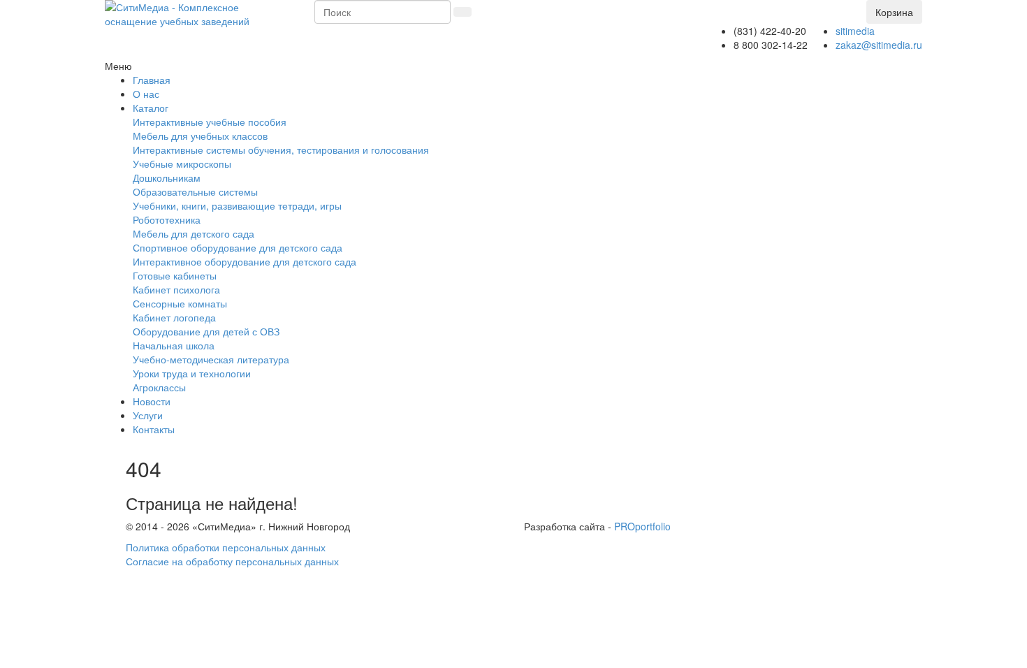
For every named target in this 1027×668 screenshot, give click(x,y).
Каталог (150, 108)
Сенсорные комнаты (180, 303)
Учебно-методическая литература (211, 359)
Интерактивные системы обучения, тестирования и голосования (281, 150)
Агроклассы (159, 387)
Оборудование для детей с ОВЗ (206, 331)
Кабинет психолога (176, 289)
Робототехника (167, 219)
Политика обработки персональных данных (226, 547)
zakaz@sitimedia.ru (879, 45)
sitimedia (855, 31)
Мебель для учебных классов (200, 136)
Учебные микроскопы (182, 163)
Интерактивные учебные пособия (209, 122)
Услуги (148, 415)
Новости (151, 401)
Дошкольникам (167, 177)
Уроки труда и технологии (192, 373)
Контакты (154, 429)
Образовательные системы (195, 191)
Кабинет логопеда (174, 317)
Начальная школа (173, 345)
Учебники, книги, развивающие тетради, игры (237, 205)
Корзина (894, 12)
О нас (146, 94)
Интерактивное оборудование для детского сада (244, 261)
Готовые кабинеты (175, 275)
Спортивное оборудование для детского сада (237, 247)
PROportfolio (642, 526)
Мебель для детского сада (193, 233)
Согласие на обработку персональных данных (232, 561)
